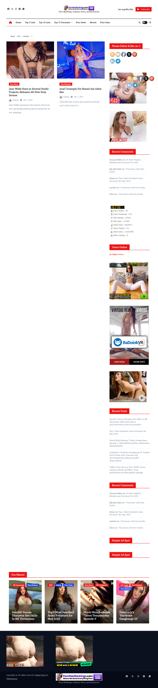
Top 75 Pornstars (62, 22)
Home (18, 22)
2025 (50, 585)
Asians (58, 585)
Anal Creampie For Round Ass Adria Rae (80, 90)
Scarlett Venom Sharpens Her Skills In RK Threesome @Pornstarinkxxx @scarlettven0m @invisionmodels (24, 620)
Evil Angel (124, 585)
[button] (150, 22)
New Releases (66, 84)
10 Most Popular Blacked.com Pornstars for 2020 (125, 161)
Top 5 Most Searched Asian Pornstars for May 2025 (126, 179)
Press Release (33, 585)
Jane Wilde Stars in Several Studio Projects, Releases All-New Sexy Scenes (29, 92)
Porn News (81, 22)
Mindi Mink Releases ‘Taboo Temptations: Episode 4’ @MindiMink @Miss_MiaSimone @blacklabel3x (97, 620)
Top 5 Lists (30, 22)
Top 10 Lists (44, 22)
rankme (15, 100)
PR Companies (18, 585)
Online (116, 254)
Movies (93, 22)
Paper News (40, 675)
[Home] (10, 22)
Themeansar (11, 678)
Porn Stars (105, 22)
